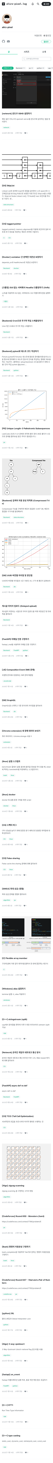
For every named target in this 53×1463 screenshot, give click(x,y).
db (15, 587)
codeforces (7, 1294)
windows (6, 1000)
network (6, 127)
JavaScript (7, 681)
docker (16, 268)
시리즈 (26, 52)
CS (10, 238)
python (40, 68)
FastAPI (16, 650)
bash (5, 775)
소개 (44, 52)
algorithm (6, 900)
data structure (8, 204)
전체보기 (7, 68)
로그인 (46, 4)
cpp (4, 1033)
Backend (20, 68)
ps (31, 68)
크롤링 (5, 301)
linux (12, 775)
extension (6, 742)
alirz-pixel (7, 27)
